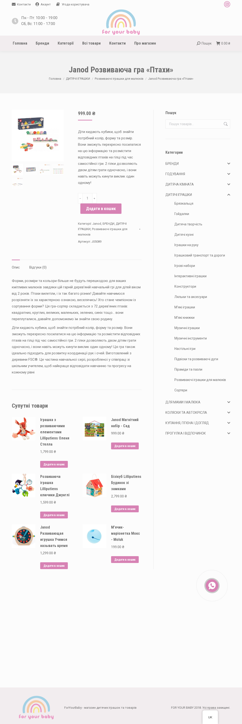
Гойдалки (181, 214)
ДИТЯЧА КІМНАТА (179, 184)
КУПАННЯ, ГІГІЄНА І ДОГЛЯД (187, 423)
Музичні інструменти (190, 338)
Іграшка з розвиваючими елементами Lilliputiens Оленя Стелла (54, 432)
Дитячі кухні (184, 234)
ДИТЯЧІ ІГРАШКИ (178, 195)
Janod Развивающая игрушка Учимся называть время (54, 536)
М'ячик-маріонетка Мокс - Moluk (125, 533)
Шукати (225, 124)
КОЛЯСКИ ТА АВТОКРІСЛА (186, 412)
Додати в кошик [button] (54, 464)
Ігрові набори (184, 266)
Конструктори (185, 286)
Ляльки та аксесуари (190, 297)
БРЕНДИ (108, 223)
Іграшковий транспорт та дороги (199, 255)
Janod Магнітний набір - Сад (124, 423)
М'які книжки (184, 317)
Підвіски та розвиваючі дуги (196, 359)
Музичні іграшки (187, 328)
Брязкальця (183, 203)
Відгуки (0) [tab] (38, 267)
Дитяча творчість (188, 224)
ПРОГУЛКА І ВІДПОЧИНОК (185, 433)
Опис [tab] (16, 267)
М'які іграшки (184, 307)
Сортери (180, 390)
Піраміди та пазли (188, 369)
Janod (96, 223)
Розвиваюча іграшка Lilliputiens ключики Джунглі (54, 485)
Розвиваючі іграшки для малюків (200, 380)
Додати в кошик (101, 208)
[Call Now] (211, 585)
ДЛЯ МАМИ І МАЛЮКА (182, 402)
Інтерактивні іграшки (190, 276)
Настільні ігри (184, 349)
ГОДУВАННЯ (175, 174)
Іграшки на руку (186, 245)
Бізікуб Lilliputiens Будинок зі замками (126, 482)
